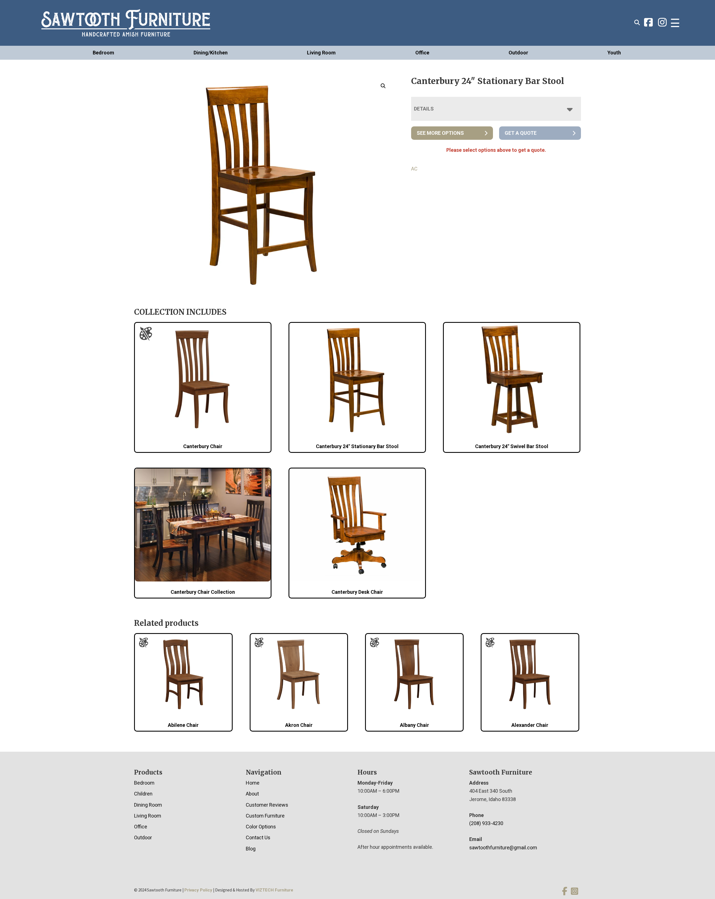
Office (422, 53)
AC (414, 169)
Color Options (261, 827)
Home (252, 783)
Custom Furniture (265, 816)
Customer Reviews (267, 805)
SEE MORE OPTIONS (440, 133)
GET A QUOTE (521, 133)
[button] (383, 86)
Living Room (321, 53)
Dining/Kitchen (211, 53)
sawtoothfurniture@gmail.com (503, 847)
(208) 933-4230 (486, 823)
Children (143, 794)
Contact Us (258, 837)
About (252, 794)
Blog (251, 849)
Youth (614, 53)
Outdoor (518, 53)
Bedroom (103, 53)
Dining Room (148, 805)
